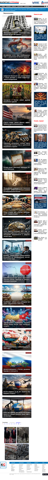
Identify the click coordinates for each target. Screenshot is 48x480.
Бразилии (23, 9)
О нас (32, 6)
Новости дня (38, 14)
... (20, 423)
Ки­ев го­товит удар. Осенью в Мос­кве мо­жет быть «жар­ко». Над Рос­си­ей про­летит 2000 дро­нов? (40, 37)
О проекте (44, 464)
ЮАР (28, 9)
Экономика (28, 16)
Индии (16, 9)
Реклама (43, 470)
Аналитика (8, 6)
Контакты (44, 471)
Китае (19, 9)
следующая (18, 422)
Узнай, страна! (20, 6)
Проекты (36, 462)
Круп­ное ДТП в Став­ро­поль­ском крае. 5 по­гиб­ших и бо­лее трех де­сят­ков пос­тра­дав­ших (40, 205)
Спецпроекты (26, 6)
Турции (36, 9)
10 (18, 423)
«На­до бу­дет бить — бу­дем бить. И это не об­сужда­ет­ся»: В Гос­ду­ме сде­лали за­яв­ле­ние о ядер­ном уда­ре (40, 103)
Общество (14, 6)
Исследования (21, 471)
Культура (28, 465)
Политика (21, 465)
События (13, 462)
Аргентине (31, 9)
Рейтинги (36, 470)
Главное (3, 6)
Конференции (29, 464)
